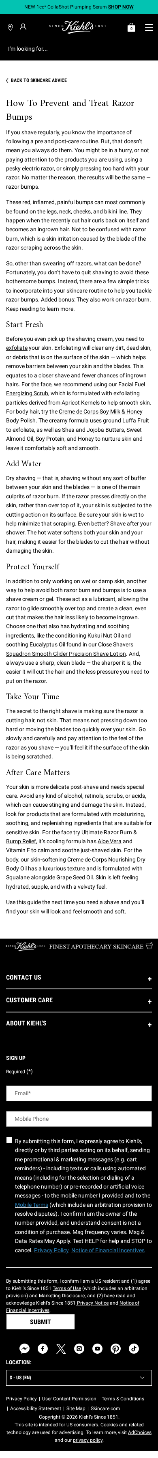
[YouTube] (97, 1349)
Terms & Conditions (123, 1399)
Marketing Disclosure (62, 1296)
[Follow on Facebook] (43, 1349)
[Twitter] (61, 1349)
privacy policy (87, 1440)
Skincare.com (105, 1408)
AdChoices (140, 1432)
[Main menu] (149, 27)
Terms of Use (67, 1288)
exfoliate (17, 348)
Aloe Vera (110, 841)
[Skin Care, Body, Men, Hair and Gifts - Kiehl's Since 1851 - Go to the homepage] (77, 27)
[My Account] (24, 27)
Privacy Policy (21, 1399)
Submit (40, 1322)
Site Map (75, 1408)
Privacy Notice (92, 1303)
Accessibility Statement (35, 1408)
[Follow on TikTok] (134, 1349)
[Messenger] (24, 1349)
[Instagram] (79, 1349)
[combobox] (72, 49)
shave (28, 132)
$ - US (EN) (20, 1377)
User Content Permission (69, 1399)
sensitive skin (22, 832)
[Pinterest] (116, 1349)
